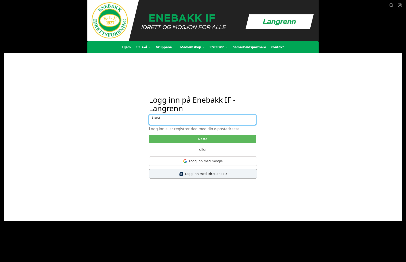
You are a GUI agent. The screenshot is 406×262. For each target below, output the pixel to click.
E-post (156, 118)
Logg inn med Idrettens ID (206, 173)
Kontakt (277, 47)
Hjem (126, 47)
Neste (202, 139)
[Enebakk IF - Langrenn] (203, 20)
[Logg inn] (400, 5)
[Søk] (391, 5)
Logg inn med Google (206, 161)
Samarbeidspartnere (249, 47)
